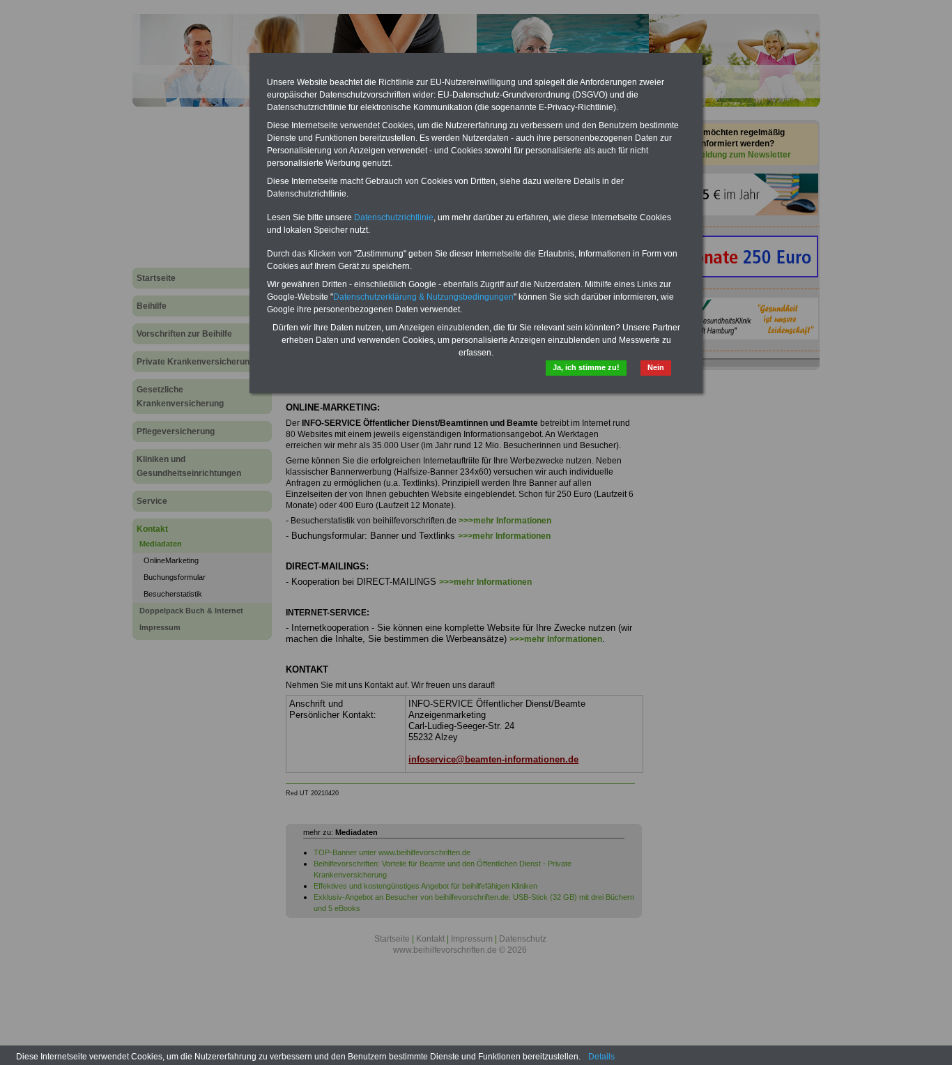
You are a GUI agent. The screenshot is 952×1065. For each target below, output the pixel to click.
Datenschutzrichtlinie (393, 217)
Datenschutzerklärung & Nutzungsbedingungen (423, 297)
